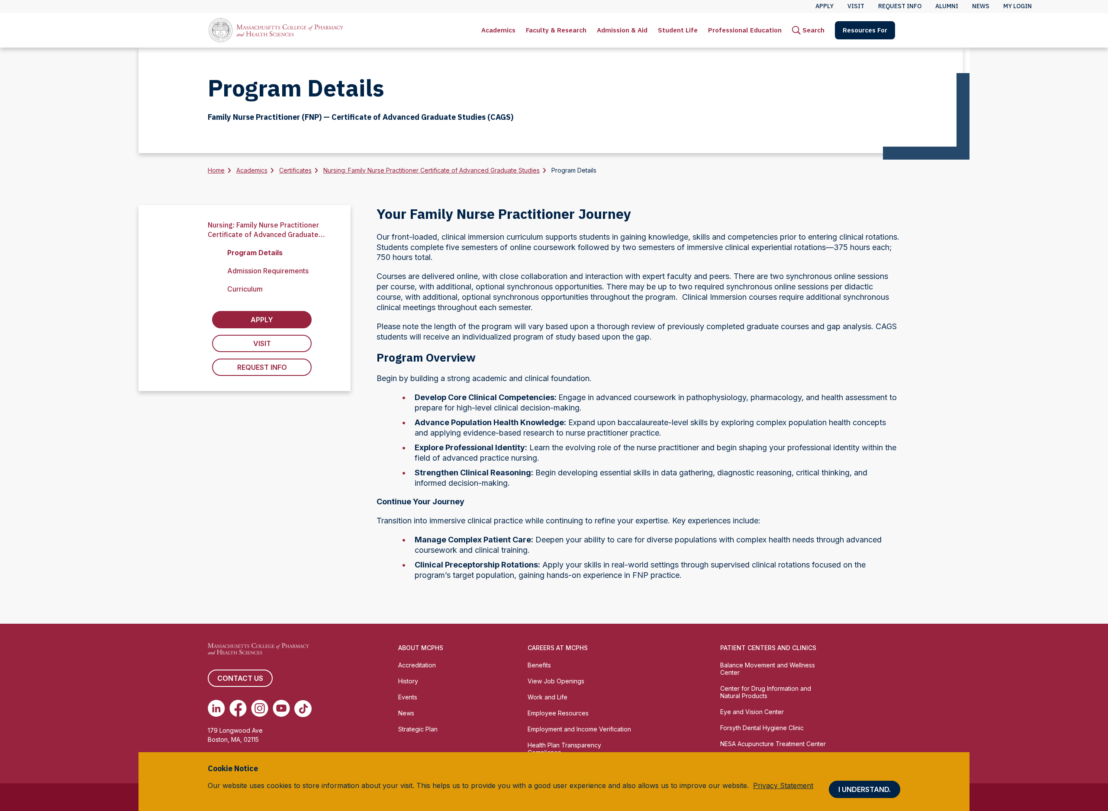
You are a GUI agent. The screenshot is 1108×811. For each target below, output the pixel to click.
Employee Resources (558, 713)
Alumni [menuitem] (946, 6)
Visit (262, 343)
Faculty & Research (556, 30)
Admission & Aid (622, 30)
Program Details (255, 252)
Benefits (539, 665)
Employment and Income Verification (579, 729)
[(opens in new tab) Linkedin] (216, 708)
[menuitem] (498, 30)
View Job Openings (556, 681)
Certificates (295, 170)
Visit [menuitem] (855, 6)
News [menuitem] (980, 6)
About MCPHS (420, 647)
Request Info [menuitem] (899, 6)
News (406, 713)
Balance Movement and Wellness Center (767, 668)
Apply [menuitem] (824, 6)
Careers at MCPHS (558, 647)
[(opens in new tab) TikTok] (303, 708)
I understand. (864, 789)
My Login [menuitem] (1017, 6)
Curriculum (245, 289)
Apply (262, 319)
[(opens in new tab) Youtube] (281, 708)
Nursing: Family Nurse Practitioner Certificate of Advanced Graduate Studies (431, 170)
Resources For (865, 30)
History (408, 681)
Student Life (678, 30)
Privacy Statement (783, 785)
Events (407, 697)
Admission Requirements (268, 270)
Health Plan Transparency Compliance (564, 748)
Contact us (240, 678)
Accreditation (417, 665)
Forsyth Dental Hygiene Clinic (762, 727)
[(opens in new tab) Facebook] (238, 708)
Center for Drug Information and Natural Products (765, 692)
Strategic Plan (418, 729)
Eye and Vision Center (752, 711)
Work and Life (547, 697)
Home (216, 170)
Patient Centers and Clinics (768, 647)
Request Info (262, 367)
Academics (498, 30)
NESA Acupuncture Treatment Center (773, 743)
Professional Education (745, 30)
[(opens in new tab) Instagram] (259, 708)
